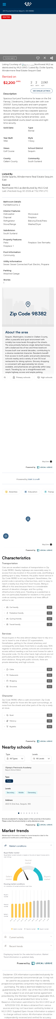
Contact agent (10, 58)
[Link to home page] (28, 4)
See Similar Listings (41, 91)
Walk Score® (34, 479)
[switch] (38, 58)
